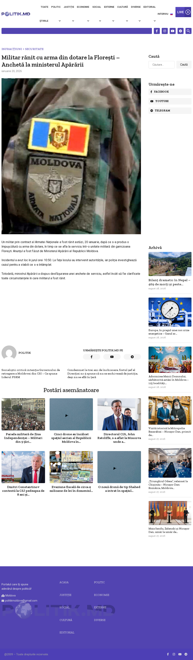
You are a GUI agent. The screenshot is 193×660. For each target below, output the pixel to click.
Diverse (136, 6)
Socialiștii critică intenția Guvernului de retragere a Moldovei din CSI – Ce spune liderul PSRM (31, 373)
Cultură (122, 6)
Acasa (64, 582)
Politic (56, 6)
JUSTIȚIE (65, 595)
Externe (109, 6)
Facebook (161, 91)
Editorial (149, 6)
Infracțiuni (12, 49)
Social (96, 6)
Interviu (163, 13)
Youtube (162, 101)
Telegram (162, 110)
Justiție (69, 6)
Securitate (34, 49)
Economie (83, 6)
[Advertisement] (71, 531)
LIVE (180, 12)
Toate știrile (44, 13)
